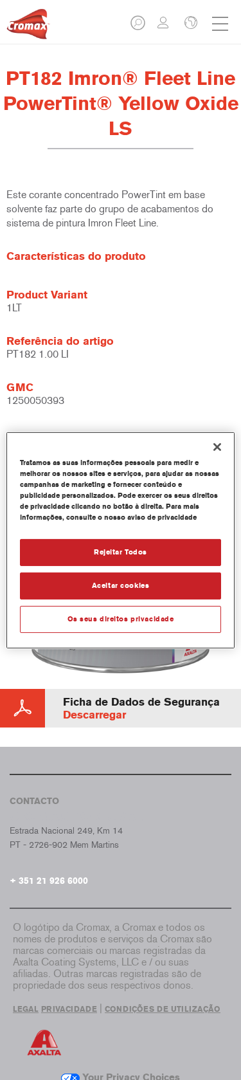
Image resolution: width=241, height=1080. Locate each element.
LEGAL (26, 1009)
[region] (120, 539)
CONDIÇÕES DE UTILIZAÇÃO (162, 1009)
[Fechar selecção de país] (189, 23)
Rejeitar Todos (120, 551)
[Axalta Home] (28, 29)
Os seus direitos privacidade (120, 618)
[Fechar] (217, 446)
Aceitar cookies (121, 585)
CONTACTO (34, 801)
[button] (138, 26)
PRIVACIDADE (69, 1009)
